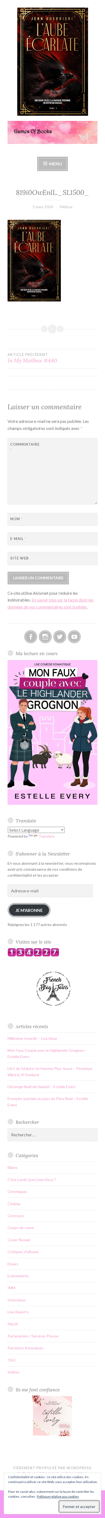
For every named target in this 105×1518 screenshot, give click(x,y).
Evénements (18, 1275)
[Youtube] (74, 636)
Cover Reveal (19, 1239)
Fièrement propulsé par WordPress (52, 1468)
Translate (46, 836)
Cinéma (14, 1203)
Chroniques (17, 1191)
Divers (13, 1264)
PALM (13, 1324)
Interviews (17, 1300)
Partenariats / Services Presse (33, 1336)
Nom (16, 519)
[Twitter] (59, 636)
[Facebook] (30, 636)
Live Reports (18, 1312)
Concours (16, 1215)
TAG (12, 1360)
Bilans (13, 1167)
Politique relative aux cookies (58, 1496)
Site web (19, 558)
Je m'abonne (29, 910)
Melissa (66, 206)
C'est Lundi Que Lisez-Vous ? (32, 1179)
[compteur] (33, 955)
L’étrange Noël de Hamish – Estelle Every (41, 1086)
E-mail (18, 538)
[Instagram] (45, 636)
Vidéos (13, 1372)
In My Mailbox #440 (32, 358)
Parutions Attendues (25, 1348)
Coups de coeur (21, 1227)
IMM (11, 1287)
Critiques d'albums (23, 1251)
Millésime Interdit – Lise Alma (32, 1038)
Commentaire (23, 447)
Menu (55, 163)
